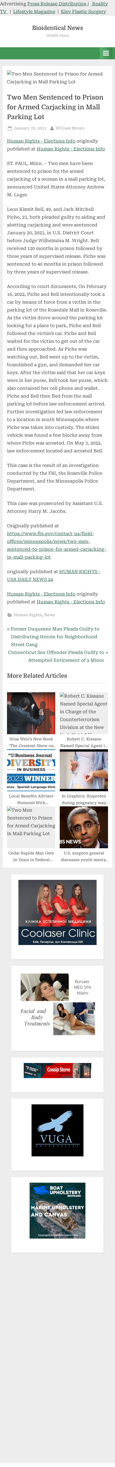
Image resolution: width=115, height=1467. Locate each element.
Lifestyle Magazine (34, 11)
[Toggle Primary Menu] (106, 53)
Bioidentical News (57, 28)
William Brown (70, 128)
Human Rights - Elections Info (41, 141)
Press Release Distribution (57, 3)
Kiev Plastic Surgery (83, 11)
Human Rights (28, 615)
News (49, 615)
